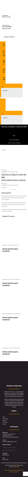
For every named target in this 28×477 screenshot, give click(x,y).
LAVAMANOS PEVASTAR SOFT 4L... (11, 348)
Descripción (14, 189)
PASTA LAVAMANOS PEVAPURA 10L (11, 313)
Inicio (14, 135)
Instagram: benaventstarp (9, 447)
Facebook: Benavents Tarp (9, 450)
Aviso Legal (7, 470)
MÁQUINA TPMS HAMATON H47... (10, 245)
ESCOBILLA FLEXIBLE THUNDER (11, 279)
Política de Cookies (15, 470)
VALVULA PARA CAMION (14, 139)
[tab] (14, 189)
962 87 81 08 (6, 17)
